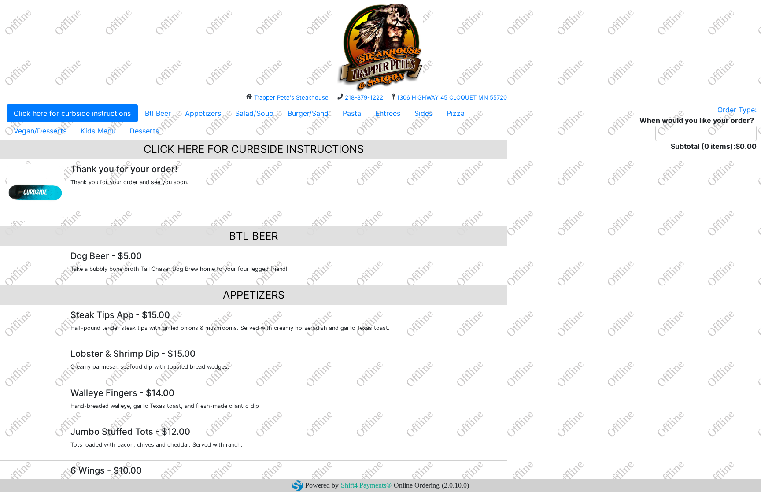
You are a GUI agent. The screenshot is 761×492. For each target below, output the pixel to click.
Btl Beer (158, 113)
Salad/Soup (254, 113)
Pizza (456, 113)
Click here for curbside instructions (72, 113)
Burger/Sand (308, 113)
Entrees (387, 113)
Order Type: (737, 109)
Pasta (352, 113)
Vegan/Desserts (40, 130)
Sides (423, 113)
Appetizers (203, 113)
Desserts (144, 130)
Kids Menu (98, 130)
